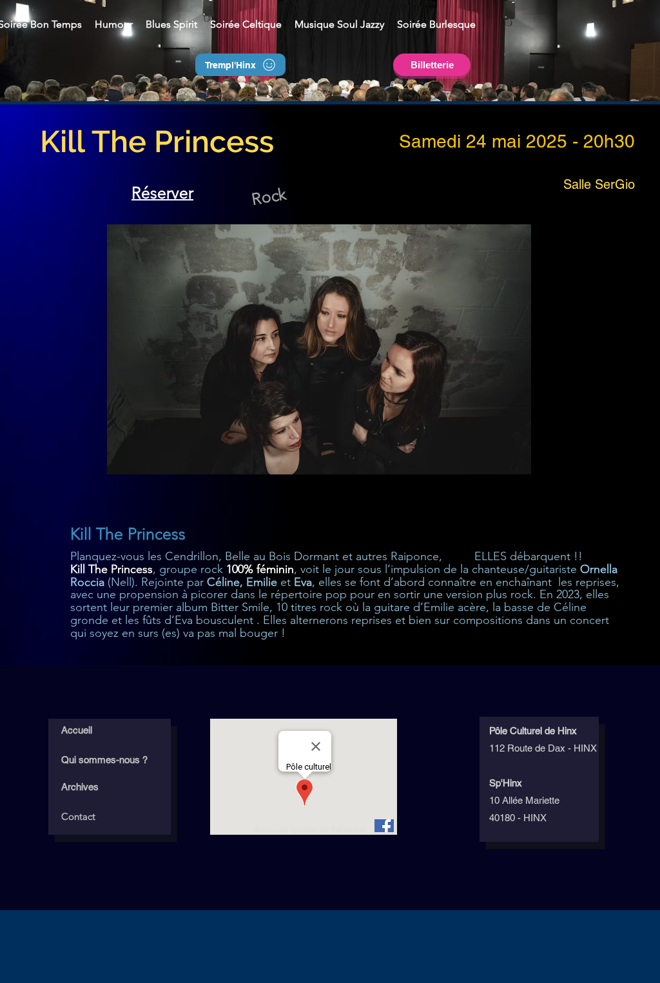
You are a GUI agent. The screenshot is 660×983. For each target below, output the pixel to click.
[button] (171, 24)
